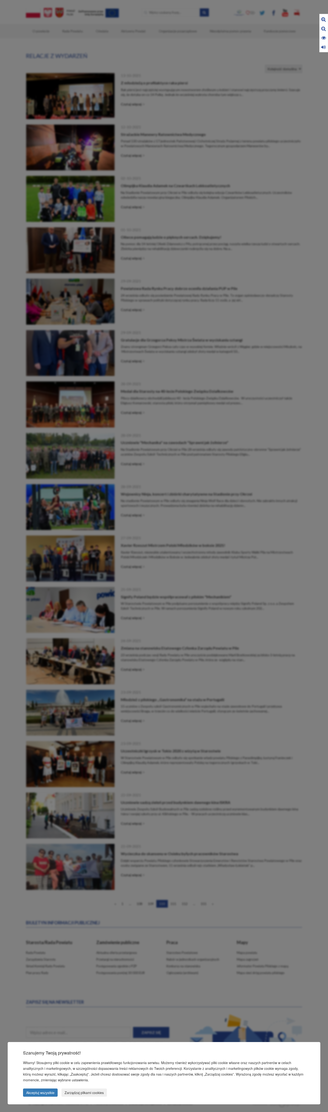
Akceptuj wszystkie (40, 1092)
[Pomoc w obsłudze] (323, 46)
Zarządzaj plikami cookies (84, 1092)
